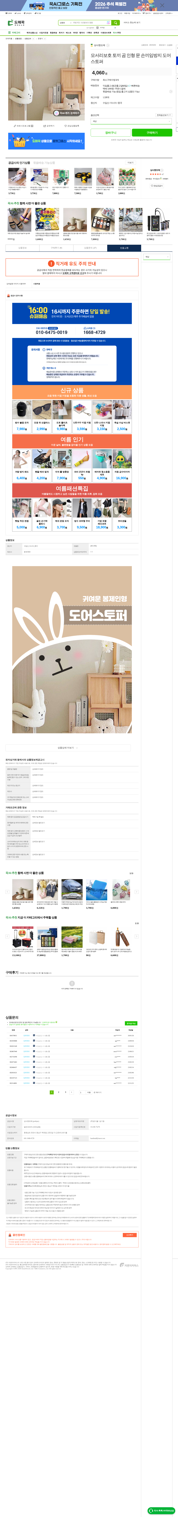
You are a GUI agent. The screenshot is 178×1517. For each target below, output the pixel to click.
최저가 (61, 33)
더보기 (131, 163)
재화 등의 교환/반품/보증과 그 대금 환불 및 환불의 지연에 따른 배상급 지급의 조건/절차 (18, 833)
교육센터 (29, 13)
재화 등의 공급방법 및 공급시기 (17, 817)
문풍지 (40, 39)
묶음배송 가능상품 (44, 162)
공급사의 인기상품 (19, 162)
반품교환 (124, 248)
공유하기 (50, 126)
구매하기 (152, 132)
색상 (95, 121)
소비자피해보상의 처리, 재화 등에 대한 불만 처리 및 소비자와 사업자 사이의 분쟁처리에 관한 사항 (18, 845)
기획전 (89, 33)
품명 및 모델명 (12, 769)
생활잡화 (27, 39)
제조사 (9, 552)
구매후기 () (56, 248)
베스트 (68, 33)
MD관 (75, 33)
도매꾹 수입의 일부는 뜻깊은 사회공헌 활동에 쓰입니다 (131, 140)
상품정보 (22, 248)
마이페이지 (136, 13)
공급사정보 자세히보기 (161, 170)
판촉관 (96, 33)
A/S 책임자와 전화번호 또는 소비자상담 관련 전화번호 (18, 798)
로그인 (120, 13)
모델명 (76, 546)
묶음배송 (53, 33)
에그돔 (38, 13)
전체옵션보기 (163, 115)
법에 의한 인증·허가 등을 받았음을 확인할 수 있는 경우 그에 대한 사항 (18, 777)
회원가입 (127, 13)
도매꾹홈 (9, 39)
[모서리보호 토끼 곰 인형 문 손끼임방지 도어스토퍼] (46, 82)
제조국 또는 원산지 (13, 785)
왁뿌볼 (102, 27)
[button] (137, 892)
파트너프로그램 (23, 126)
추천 (117, 33)
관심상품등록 (73, 126)
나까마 (18, 13)
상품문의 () (90, 248)
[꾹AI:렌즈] (108, 22)
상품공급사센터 (158, 13)
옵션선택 (95, 115)
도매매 (9, 13)
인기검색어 (90, 28)
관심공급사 (158, 186)
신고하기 (129, 1235)
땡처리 (82, 33)
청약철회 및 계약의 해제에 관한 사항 (17, 824)
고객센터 (168, 13)
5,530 (169, 45)
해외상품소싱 (32, 33)
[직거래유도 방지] (72, 267)
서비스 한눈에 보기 (132, 22)
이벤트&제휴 (106, 33)
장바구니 (148, 13)
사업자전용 (43, 33)
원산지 (9, 546)
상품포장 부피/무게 (80, 552)
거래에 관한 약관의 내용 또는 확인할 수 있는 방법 (18, 856)
